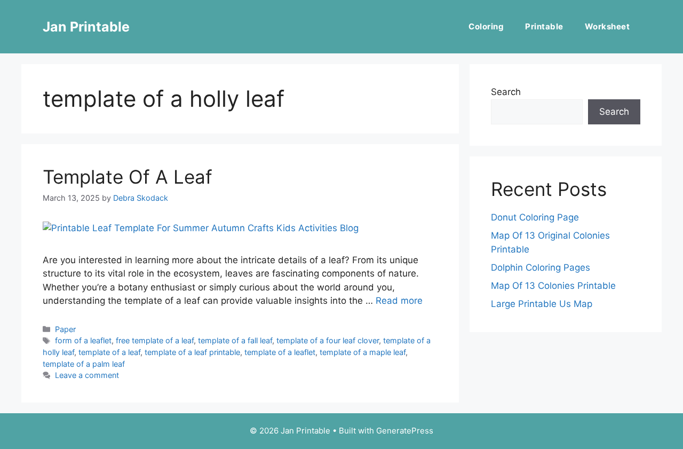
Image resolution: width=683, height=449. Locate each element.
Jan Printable (86, 27)
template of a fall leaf (235, 340)
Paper (65, 329)
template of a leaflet (279, 352)
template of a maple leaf (363, 352)
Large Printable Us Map (541, 303)
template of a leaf (109, 352)
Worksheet (607, 26)
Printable (544, 26)
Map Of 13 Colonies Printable (553, 285)
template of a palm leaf (84, 363)
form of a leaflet (83, 340)
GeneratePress (404, 431)
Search (506, 91)
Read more (399, 300)
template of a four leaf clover (327, 340)
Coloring (486, 26)
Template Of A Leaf (127, 177)
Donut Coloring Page (535, 217)
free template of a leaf (155, 340)
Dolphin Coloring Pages (540, 267)
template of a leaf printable (192, 352)
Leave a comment (87, 375)
